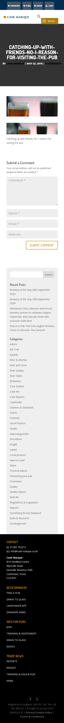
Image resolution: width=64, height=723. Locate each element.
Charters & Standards (22, 407)
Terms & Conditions (32, 716)
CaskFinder (16, 402)
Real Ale (14, 497)
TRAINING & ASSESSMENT (21, 633)
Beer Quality (17, 370)
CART (50, 5)
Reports (14, 507)
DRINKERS (15, 5)
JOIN (9, 627)
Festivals (14, 418)
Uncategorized (18, 523)
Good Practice (18, 423)
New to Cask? (17, 460)
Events (13, 412)
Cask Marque (15, 63)
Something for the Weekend (25, 513)
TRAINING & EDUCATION (20, 674)
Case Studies (17, 386)
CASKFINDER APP (16, 605)
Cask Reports (17, 397)
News (13, 465)
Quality (14, 486)
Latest (13, 449)
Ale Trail (14, 349)
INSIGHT (11, 667)
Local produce (18, 455)
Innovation (16, 439)
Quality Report (18, 491)
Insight (13, 444)
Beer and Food (18, 365)
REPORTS (11, 661)
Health (13, 428)
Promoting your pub (21, 476)
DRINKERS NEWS (16, 612)
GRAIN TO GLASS (16, 599)
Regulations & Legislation (24, 502)
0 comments (53, 63)
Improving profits (19, 434)
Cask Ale (14, 391)
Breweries (15, 381)
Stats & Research (19, 518)
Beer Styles (16, 375)
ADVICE (10, 646)
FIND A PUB (13, 593)
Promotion (16, 481)
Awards (14, 354)
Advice (13, 344)
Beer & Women (18, 360)
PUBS (28, 5)
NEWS (39, 5)
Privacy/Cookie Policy (39, 712)
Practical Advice (18, 470)
